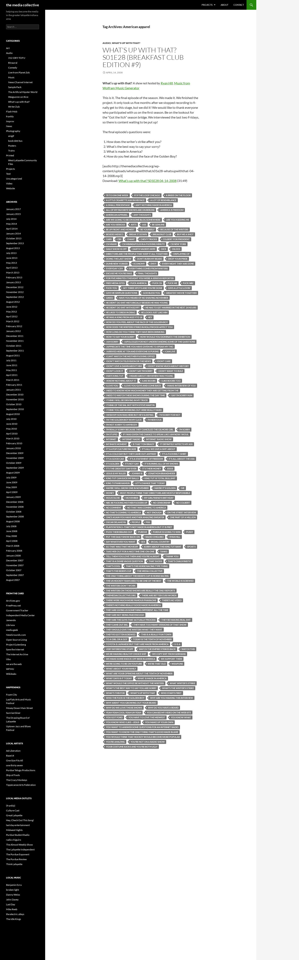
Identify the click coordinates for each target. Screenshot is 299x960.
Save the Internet (15, 649)
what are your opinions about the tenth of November (139, 673)
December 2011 (14, 335)
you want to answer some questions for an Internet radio (142, 727)
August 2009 (13, 472)
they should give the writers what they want (134, 629)
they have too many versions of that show (160, 624)
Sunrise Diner (13, 712)
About (224, 4)
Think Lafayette (14, 864)
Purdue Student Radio (17, 834)
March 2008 (12, 545)
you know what (181, 717)
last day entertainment (18, 825)
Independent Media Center (20, 615)
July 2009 (11, 477)
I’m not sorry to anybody (121, 424)
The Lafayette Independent (20, 849)
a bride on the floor (178, 195)
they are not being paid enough (125, 615)
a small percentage (118, 205)
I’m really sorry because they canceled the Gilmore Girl (140, 429)
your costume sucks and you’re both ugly (131, 746)
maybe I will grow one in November (127, 488)
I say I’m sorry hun (181, 395)
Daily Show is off (116, 249)
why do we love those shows (124, 707)
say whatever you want (120, 541)
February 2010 (14, 443)
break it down (138, 234)
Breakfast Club (162, 234)
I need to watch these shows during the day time (135, 395)
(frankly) (10, 805)
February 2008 (14, 550)
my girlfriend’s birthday (159, 497)
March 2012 (12, 321)
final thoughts (147, 273)
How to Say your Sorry (120, 336)
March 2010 (12, 438)
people (136, 522)
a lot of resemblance (163, 200)
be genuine (158, 224)
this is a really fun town (156, 634)
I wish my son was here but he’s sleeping (130, 415)
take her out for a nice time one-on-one (130, 551)
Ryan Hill (167, 83)
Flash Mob (11, 111)
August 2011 (13, 355)
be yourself (147, 229)
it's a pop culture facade (121, 449)
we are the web (14, 664)
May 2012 (11, 311)
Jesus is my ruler (116, 473)
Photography (13, 131)
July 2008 (11, 526)
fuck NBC (188, 283)
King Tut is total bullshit (160, 478)
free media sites (115, 283)
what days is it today (119, 678)
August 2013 (13, 248)
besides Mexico (114, 234)
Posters (12, 145)
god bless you (151, 293)
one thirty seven (14, 765)
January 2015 (13, 214)
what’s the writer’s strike (178, 688)
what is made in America (152, 678)
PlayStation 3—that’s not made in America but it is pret (139, 527)
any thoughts (142, 214)
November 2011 (15, 340)
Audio (107, 43)
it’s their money (151, 468)
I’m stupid (111, 434)
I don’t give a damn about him (124, 366)
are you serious (115, 224)
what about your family (121, 668)
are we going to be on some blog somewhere (133, 219)
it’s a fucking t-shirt (174, 454)
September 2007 (15, 575)
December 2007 (14, 560)
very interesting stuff (119, 649)
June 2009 (11, 482)
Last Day (10, 904)
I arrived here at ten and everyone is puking (132, 351)
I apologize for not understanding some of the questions (159, 341)
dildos (176, 249)
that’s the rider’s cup (118, 571)
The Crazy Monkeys (16, 779)
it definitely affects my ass (176, 444)
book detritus (15, 140)
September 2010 (15, 409)
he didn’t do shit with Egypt (123, 307)
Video (9, 183)
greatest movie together (181, 293)
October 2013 (13, 238)
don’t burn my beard (149, 258)
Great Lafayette (14, 815)
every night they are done (178, 263)
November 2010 (15, 399)
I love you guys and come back (142, 385)
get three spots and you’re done (142, 288)
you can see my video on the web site (169, 712)
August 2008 (13, 521)
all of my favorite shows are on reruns (130, 210)
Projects (207, 4)
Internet (111, 439)
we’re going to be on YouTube (124, 663)
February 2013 (14, 277)
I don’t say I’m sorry (141, 371)
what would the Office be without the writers (135, 683)
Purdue (142, 532)
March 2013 (12, 272)
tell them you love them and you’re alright (133, 556)
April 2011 (11, 375)
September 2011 (15, 350)
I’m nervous (154, 419)
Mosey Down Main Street (19, 708)
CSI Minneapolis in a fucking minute (143, 244)
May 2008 (11, 536)
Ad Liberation (13, 750)
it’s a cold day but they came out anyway (131, 454)
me (182, 488)
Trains (11, 150)
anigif (11, 135)
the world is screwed (180, 580)
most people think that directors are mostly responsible (155, 493)
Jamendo (11, 620)
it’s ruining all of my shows (161, 463)
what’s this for (115, 693)
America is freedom (171, 210)
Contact (239, 4)
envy (153, 263)
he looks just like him (154, 312)
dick (163, 249)
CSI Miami (111, 244)
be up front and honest (120, 229)
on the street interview (181, 512)
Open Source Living (16, 639)
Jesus (170, 468)
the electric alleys (15, 914)
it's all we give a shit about (158, 449)
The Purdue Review (16, 859)
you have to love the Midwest (146, 717)
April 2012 (11, 316)
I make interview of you (181, 385)
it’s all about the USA (182, 458)
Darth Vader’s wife (143, 249)
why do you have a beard (163, 707)
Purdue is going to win (166, 532)
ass (144, 224)
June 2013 (11, 257)
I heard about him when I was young (151, 375)
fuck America (138, 283)
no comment (113, 507)
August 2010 (13, 414)
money (110, 493)
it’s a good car (115, 458)
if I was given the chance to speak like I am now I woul (156, 434)
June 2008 (11, 531)
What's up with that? (126, 43)
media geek (12, 629)
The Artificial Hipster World (22, 92)
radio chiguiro (154, 537)
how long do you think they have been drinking (135, 332)
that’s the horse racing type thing (147, 566)
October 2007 (13, 570)
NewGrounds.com (16, 634)
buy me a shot (185, 234)
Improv (10, 121)
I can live (170, 351)
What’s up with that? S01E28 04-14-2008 (148, 181)
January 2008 (13, 555)
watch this (188, 649)
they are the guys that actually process (131, 619)
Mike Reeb (11, 909)
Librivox (10, 625)
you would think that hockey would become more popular (143, 737)
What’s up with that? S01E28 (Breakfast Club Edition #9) (143, 57)
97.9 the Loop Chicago (147, 195)
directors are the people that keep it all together (137, 254)
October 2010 (13, 404)
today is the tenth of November (152, 639)
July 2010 (11, 418)
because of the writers (174, 229)
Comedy (12, 67)
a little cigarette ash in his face (125, 200)
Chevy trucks (149, 239)
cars (109, 239)
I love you (112, 385)
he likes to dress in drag (120, 312)
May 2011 (11, 370)
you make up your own (159, 722)
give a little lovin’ (179, 288)
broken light (12, 889)
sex (143, 541)
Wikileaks (11, 673)
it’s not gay (132, 463)
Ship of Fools (13, 775)
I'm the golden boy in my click (124, 419)
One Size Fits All (14, 760)
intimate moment (116, 444)
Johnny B (136, 473)
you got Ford (114, 717)
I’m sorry (184, 429)
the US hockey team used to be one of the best (134, 580)
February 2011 (14, 384)
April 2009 (11, 492)
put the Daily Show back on (123, 537)
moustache (113, 497)
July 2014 (11, 218)
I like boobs (149, 380)
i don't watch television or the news (128, 361)
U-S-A (177, 644)
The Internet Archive (17, 654)
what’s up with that (142, 693)
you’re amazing (115, 741)
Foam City (11, 694)
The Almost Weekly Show (19, 844)
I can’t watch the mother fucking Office (130, 356)
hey (150, 317)
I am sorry (112, 341)
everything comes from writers (148, 268)
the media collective (22, 5)
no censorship (161, 502)
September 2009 (15, 467)
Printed (10, 155)
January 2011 (13, 389)
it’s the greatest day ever (121, 468)
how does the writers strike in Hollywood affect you (139, 327)
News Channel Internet (20, 82)
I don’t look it (114, 371)
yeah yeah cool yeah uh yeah (123, 712)
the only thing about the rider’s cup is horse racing (137, 576)
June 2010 (11, 423)
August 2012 (13, 301)
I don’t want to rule (170, 371)
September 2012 (15, 296)
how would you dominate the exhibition (165, 336)
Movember (131, 497)
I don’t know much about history (168, 366)
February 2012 (14, 326)
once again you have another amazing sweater (135, 517)
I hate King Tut (114, 375)
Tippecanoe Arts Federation (21, 784)
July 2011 (11, 360)
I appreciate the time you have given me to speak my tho (139, 346)
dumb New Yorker (117, 263)
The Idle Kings (13, 919)
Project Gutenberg (16, 644)
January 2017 (13, 209)
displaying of (181, 254)
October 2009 (13, 462)
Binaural (12, 62)
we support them (171, 658)
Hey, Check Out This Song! (20, 820)
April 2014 (11, 228)
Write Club (14, 106)
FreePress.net (13, 605)
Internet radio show (159, 439)
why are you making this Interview (171, 698)
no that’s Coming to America (123, 512)
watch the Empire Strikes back (157, 649)
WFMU (10, 668)
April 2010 (11, 433)
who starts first (171, 693)
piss (148, 522)
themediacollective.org (121, 595)
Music (11, 77)
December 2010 (14, 394)
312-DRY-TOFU (16, 57)
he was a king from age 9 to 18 (124, 317)
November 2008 (15, 506)
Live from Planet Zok (19, 72)
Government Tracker (17, 610)
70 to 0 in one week (117, 195)
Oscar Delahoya (116, 522)
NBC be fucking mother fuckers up (126, 502)
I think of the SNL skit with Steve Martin (130, 405)
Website (10, 188)
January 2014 (13, 233)
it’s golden (112, 463)
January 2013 (13, 282)
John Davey (12, 899)
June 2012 (11, 306)
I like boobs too (171, 380)
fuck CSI (157, 283)
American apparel (117, 214)
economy (139, 263)
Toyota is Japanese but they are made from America (137, 644)
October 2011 (13, 345)
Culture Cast (12, 810)
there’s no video (172, 600)
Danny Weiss (13, 894)
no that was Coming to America (146, 507)
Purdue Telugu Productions (20, 770)
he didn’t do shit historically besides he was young (137, 302)
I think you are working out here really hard (134, 410)
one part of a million (183, 517)
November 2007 (15, 565)
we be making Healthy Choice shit (126, 654)
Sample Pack (14, 87)
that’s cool (113, 566)
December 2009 (14, 453)
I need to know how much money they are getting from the (142, 390)
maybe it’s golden (165, 488)
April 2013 (11, 267)
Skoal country (160, 541)
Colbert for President (176, 239)
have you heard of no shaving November (143, 297)
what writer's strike (182, 683)
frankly (10, 116)
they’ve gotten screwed (120, 634)
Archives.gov (13, 600)
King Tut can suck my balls (122, 478)
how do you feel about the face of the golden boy (137, 322)
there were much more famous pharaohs (131, 600)
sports (191, 546)
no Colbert (183, 502)
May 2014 (11, 223)
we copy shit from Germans (169, 654)
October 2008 (13, 511)
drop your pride (178, 258)
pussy (189, 532)
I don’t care (164, 361)
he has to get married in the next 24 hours (170, 307)
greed (109, 297)
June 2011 (11, 365)
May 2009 (11, 487)
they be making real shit (176, 619)
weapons (177, 663)
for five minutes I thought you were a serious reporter (140, 278)
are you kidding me (177, 219)
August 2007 (13, 579)
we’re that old (157, 663)
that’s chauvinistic (179, 561)
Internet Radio (131, 439)
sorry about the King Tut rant (162, 546)
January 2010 (13, 448)
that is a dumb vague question (124, 561)
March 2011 (12, 379)
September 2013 (15, 243)
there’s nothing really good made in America (133, 605)
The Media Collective (150, 571)
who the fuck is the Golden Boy (125, 698)
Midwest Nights (14, 830)
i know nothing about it (121, 380)
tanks (163, 551)
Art (8, 48)
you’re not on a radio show (148, 741)
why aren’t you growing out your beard (131, 702)
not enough (154, 512)
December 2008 (14, 501)
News (9, 126)
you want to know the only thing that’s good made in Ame (142, 732)
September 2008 (15, 516)
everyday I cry (114, 268)
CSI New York (178, 244)
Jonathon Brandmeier (161, 473)
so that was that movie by (122, 546)
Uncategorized (14, 178)
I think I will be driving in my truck (127, 400)
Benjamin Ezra (14, 884)
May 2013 (11, 262)
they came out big (117, 624)
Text (8, 173)
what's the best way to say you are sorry (131, 688)
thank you (172, 556)
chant (131, 239)
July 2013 (11, 253)
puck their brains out (119, 532)
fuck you (111, 288)
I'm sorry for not (169, 415)
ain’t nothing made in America (153, 205)
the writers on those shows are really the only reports (140, 590)
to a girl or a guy (116, 639)
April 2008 (11, 540)
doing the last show (118, 258)
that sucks (155, 561)
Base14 (10, 755)
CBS (119, 239)
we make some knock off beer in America (130, 658)
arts (133, 224)
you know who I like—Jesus (122, 722)
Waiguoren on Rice (18, 96)
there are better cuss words (159, 595)
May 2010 (11, 428)
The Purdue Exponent (17, 854)
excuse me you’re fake (119, 273)
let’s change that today (150, 483)
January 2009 (13, 497)
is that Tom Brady (143, 444)
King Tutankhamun (118, 483)
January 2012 (13, 331)
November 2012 (15, 292)
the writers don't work (121, 585)
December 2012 (14, 287)
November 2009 (15, 457)
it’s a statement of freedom (146, 458)
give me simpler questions (121, 293)
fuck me (172, 283)
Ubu (8, 659)
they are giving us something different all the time (137, 610)
